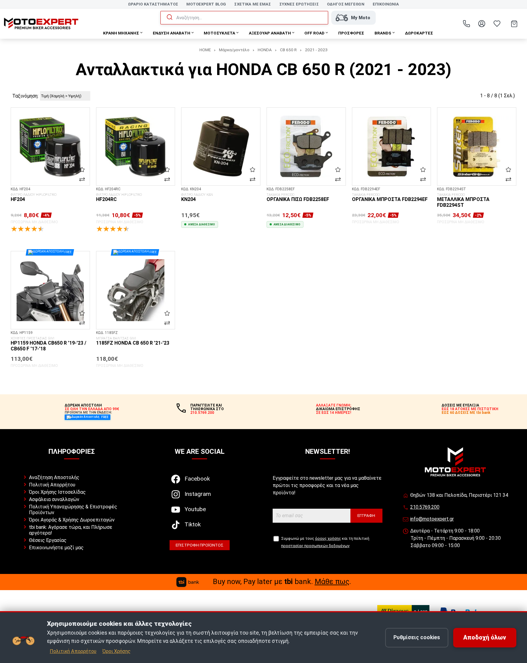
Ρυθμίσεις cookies (416, 637)
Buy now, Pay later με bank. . (282, 581)
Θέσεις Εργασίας (47, 540)
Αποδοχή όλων (484, 637)
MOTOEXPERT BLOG (206, 4)
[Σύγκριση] (82, 179)
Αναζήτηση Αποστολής (54, 477)
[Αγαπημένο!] (82, 169)
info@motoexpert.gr (432, 519)
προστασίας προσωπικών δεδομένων (315, 545)
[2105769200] (466, 23)
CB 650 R (288, 49)
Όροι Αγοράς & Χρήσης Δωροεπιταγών (72, 520)
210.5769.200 (424, 507)
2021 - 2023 (316, 49)
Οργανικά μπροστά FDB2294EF (390, 197)
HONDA (265, 49)
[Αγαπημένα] (496, 23)
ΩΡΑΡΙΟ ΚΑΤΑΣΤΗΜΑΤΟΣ (153, 4)
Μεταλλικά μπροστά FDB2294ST (463, 200)
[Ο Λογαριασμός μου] (481, 23)
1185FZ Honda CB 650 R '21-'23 (132, 341)
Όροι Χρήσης (116, 651)
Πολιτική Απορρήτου (52, 485)
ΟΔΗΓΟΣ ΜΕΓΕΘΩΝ (345, 4)
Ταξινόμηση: (25, 96)
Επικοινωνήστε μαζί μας (56, 547)
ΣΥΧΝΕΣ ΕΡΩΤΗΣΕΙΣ (299, 4)
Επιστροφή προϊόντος (200, 545)
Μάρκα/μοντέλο (234, 49)
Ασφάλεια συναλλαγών (54, 499)
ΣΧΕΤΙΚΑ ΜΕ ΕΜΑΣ (252, 4)
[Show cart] (514, 23)
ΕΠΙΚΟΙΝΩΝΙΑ (386, 4)
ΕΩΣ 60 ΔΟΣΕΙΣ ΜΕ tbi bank (466, 412)
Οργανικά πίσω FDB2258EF (298, 197)
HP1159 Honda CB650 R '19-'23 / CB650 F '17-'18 (48, 344)
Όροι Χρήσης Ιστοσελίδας (57, 492)
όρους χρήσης (328, 538)
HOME (205, 49)
